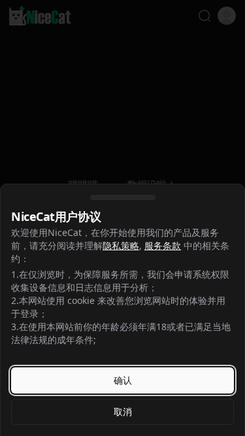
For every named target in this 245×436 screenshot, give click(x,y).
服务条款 (162, 245)
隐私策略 (121, 245)
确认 (123, 380)
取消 (123, 411)
